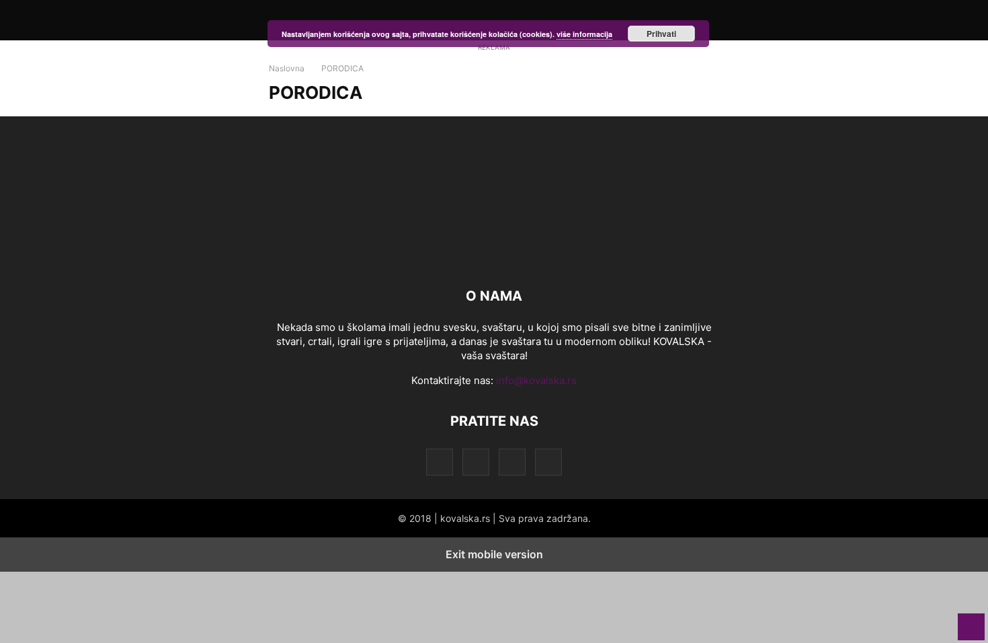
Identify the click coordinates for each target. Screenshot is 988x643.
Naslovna (286, 68)
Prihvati (661, 34)
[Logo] (494, 255)
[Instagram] (475, 461)
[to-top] (971, 620)
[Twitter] (512, 461)
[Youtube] (548, 461)
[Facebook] (439, 461)
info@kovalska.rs (536, 380)
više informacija (584, 34)
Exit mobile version (494, 554)
